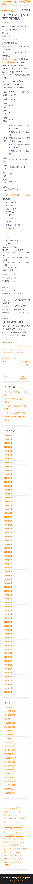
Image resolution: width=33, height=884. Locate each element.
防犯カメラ (13, 352)
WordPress (21, 877)
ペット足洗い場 (9, 849)
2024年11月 (8, 517)
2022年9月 (8, 618)
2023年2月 (8, 598)
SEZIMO (8, 23)
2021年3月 (8, 688)
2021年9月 (8, 665)
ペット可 (7, 349)
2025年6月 (8, 489)
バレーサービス (9, 842)
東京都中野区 (9, 715)
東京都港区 (8, 769)
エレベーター (21, 818)
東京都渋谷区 (9, 765)
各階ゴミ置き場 (9, 855)
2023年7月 (8, 579)
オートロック (12, 346)
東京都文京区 (9, 742)
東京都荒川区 (9, 781)
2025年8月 (8, 482)
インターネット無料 (10, 818)
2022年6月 (8, 630)
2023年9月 (8, 571)
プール (15, 845)
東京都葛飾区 (9, 785)
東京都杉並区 (9, 750)
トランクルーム (9, 838)
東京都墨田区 (9, 734)
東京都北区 (8, 719)
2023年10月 (8, 567)
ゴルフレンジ (8, 832)
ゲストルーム (8, 828)
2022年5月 (8, 633)
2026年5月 (8, 447)
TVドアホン (16, 343)
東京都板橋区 (9, 754)
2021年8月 (8, 668)
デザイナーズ (20, 346)
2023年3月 (8, 594)
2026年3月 (8, 454)
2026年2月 (8, 458)
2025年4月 (8, 497)
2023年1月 (8, 602)
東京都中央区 (9, 711)
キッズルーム (19, 825)
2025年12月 (8, 466)
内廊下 (7, 852)
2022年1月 (8, 649)
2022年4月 (8, 637)
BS (6, 343)
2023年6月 (8, 583)
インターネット (24, 343)
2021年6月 (8, 676)
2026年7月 (8, 439)
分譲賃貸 (12, 349)
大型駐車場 (18, 855)
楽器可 (7, 352)
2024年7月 (8, 532)
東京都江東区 (7, 10)
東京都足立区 (9, 793)
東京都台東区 (9, 727)
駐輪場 (23, 352)
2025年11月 (8, 470)
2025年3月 (8, 501)
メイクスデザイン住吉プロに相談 (16, 195)
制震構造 (18, 852)
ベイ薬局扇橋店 (8, 62)
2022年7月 (8, 626)
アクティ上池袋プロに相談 (15, 413)
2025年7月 (8, 486)
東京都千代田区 (10, 723)
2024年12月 (8, 513)
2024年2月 (8, 552)
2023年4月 (8, 591)
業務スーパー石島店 (10, 59)
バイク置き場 (18, 838)
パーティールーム (20, 842)
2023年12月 (8, 559)
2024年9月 (8, 524)
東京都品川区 (9, 730)
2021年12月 (8, 653)
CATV (9, 343)
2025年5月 (8, 493)
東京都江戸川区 (10, 758)
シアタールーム (18, 832)
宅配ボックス (19, 349)
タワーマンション (10, 835)
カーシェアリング (10, 825)
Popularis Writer (17, 881)
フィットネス (8, 845)
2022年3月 (8, 641)
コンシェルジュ (18, 828)
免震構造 (23, 849)
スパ (25, 832)
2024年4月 (8, 544)
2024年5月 (8, 540)
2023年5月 (8, 587)
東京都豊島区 (9, 789)
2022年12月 (8, 606)
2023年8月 (8, 575)
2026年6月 (8, 443)
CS (11, 343)
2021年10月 (8, 661)
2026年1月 (8, 462)
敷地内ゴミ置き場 (18, 859)
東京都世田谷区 (10, 707)
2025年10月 (8, 474)
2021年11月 (8, 657)
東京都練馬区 (9, 777)
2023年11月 (8, 563)
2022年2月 (8, 645)
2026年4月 (8, 451)
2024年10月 (8, 521)
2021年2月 (8, 692)
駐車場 (18, 352)
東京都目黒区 (9, 773)
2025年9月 (8, 478)
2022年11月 (8, 610)
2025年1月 (8, 509)
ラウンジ (17, 849)
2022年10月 (8, 614)
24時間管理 (8, 808)
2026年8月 (8, 435)
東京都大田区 (9, 738)
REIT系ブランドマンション (12, 812)
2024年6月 (8, 536)
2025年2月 (8, 505)
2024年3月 (8, 548)
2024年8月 (8, 528)
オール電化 (17, 822)
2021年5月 (8, 680)
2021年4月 (8, 684)
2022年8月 (8, 622)
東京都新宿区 (9, 746)
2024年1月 (8, 556)
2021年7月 (8, 672)
